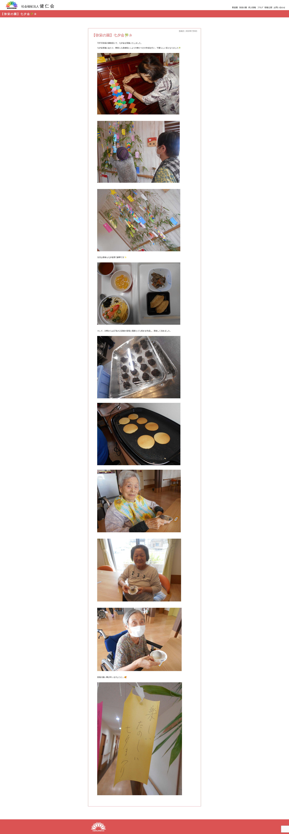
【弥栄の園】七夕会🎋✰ (112, 35)
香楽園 (235, 7)
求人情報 (252, 7)
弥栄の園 (243, 7)
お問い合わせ (279, 7)
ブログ (260, 7)
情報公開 (268, 7)
